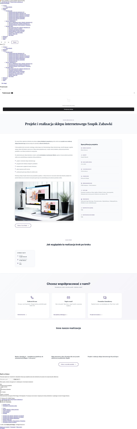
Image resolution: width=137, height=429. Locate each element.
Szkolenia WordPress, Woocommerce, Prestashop (14, 421)
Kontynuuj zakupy (68, 109)
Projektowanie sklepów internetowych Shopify (19, 14)
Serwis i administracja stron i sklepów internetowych (20, 22)
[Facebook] (1, 42)
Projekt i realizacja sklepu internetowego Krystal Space (103, 356)
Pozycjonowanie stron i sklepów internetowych (19, 27)
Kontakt (4, 37)
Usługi (4, 9)
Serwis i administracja (11, 21)
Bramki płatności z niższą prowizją (16, 31)
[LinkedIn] (8, 42)
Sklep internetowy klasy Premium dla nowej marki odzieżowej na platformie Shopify (65, 357)
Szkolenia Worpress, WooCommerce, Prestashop (20, 25)
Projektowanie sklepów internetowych (17, 13)
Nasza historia (9, 7)
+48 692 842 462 (5, 2)
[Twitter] (4, 428)
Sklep (4, 39)
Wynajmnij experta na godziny (15, 28)
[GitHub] (5, 42)
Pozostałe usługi (9, 26)
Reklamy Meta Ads (13, 33)
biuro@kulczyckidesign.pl (17, 2)
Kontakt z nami (6, 404)
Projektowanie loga (13, 19)
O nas (4, 408)
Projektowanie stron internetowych (16, 12)
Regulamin (12, 427)
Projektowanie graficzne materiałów (17, 18)
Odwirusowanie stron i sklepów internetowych (19, 23)
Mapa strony (19, 427)
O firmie (5, 5)
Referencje (5, 36)
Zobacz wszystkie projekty (67, 364)
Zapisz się (16, 379)
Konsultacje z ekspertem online (16, 32)
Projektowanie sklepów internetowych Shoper (19, 16)
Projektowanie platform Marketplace (17, 17)
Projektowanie (9, 10)
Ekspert (14, 42)
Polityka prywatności (4, 427)
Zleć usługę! (4, 83)
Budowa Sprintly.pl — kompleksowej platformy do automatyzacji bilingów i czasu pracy (29, 357)
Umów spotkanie (7, 410)
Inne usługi (11, 35)
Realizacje (5, 8)
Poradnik (5, 413)
